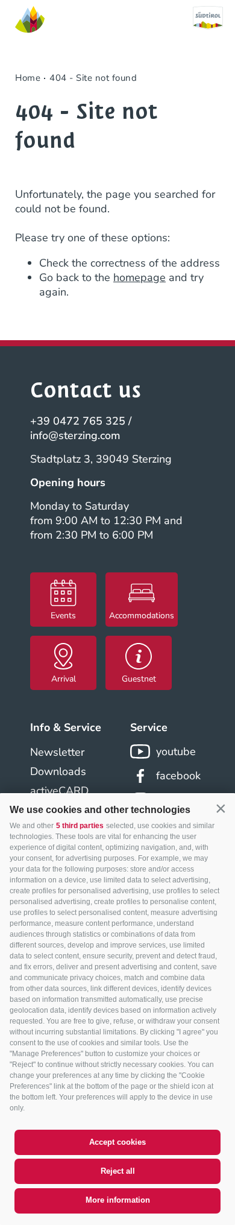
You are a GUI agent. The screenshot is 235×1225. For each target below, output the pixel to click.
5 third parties (80, 825)
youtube (176, 751)
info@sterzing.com (75, 435)
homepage (139, 277)
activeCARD (59, 790)
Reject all (118, 1171)
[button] (220, 809)
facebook (178, 775)
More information (118, 1199)
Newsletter (57, 752)
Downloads (58, 771)
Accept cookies (117, 1142)
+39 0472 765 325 (77, 421)
